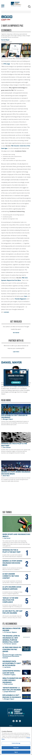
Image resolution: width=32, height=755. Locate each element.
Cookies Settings (16, 743)
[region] (16, 741)
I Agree (16, 752)
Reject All (16, 747)
